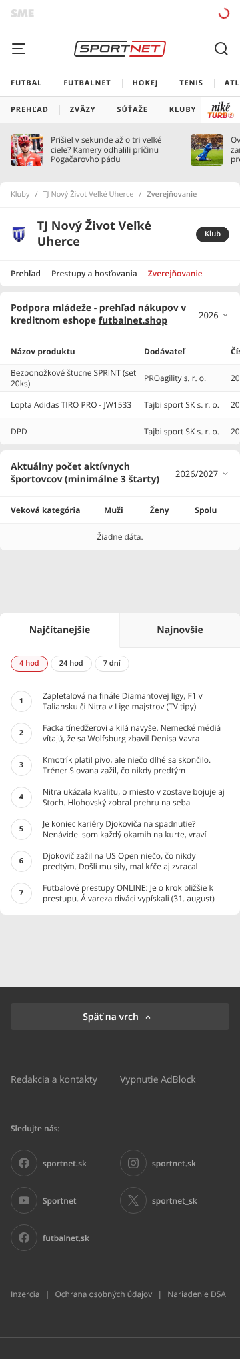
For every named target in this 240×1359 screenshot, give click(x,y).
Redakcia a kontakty (54, 1079)
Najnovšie (180, 630)
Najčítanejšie (59, 630)
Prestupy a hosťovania (94, 273)
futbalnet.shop (133, 320)
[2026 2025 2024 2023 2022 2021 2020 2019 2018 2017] (214, 315)
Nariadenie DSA (196, 1294)
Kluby (20, 194)
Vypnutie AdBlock (158, 1079)
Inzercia (25, 1294)
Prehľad (26, 273)
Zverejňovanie (175, 273)
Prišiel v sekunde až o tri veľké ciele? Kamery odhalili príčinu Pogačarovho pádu (106, 149)
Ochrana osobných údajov (103, 1294)
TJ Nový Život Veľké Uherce (88, 194)
